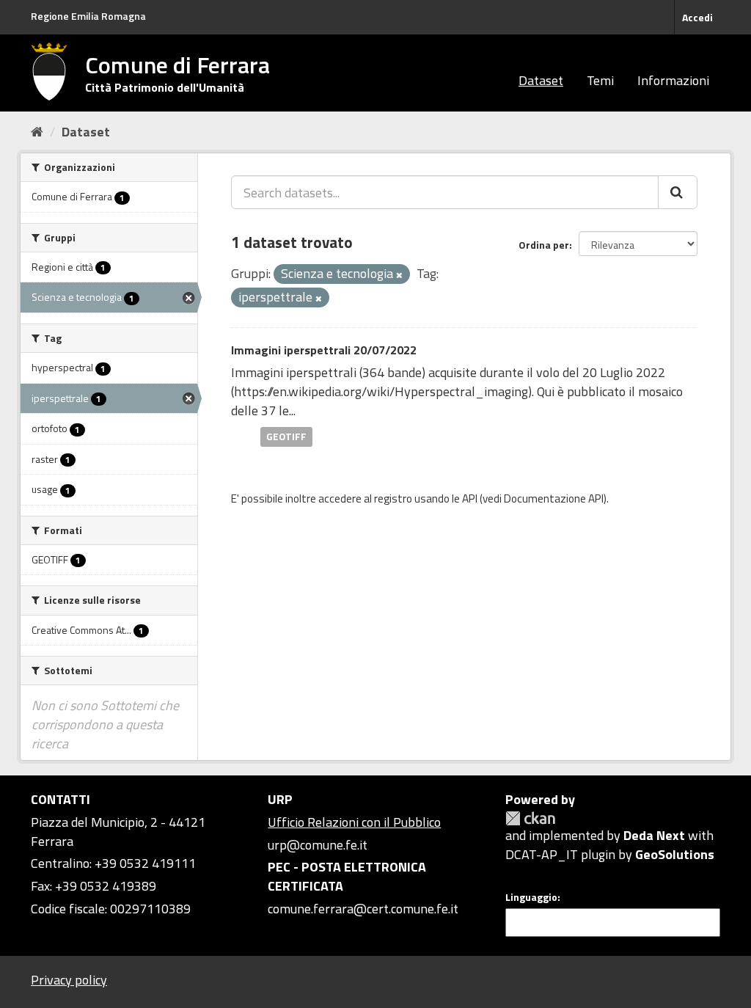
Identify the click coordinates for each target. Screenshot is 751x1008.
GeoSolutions (674, 854)
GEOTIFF (286, 436)
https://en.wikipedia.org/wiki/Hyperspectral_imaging (381, 391)
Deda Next (654, 835)
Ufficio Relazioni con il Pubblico (354, 822)
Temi (600, 80)
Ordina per (544, 244)
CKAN (530, 818)
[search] (677, 192)
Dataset (541, 80)
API (469, 498)
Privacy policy (69, 980)
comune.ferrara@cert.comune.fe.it (363, 908)
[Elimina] (399, 275)
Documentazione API (554, 498)
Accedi (697, 17)
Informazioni (673, 80)
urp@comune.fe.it (317, 845)
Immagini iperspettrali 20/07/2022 (324, 350)
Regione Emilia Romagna (88, 15)
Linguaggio (531, 897)
